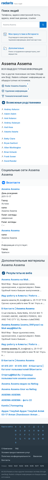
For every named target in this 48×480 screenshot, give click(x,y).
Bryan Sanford (10, 143)
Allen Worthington (12, 147)
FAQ (16, 448)
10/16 (42, 466)
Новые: (4, 466)
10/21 (16, 466)
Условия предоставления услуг (15, 452)
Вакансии (37, 456)
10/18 (31, 466)
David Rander (10, 161)
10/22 (10, 466)
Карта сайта (7, 427)
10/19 (26, 466)
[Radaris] (7, 3)
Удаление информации (16, 91)
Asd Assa (8, 127)
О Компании (6, 448)
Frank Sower (10, 156)
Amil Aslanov (10, 118)
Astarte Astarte (11, 131)
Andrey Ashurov (11, 109)
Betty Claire (9, 138)
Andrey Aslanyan (12, 122)
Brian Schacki (10, 152)
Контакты (5, 460)
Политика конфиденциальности (15, 456)
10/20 (21, 466)
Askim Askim (10, 114)
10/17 (37, 466)
